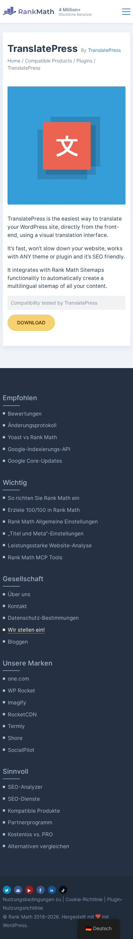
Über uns (19, 594)
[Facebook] (40, 890)
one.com (18, 678)
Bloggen (18, 642)
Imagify (17, 702)
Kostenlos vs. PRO (30, 834)
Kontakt (17, 606)
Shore (15, 738)
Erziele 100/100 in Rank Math (44, 510)
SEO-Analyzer (25, 787)
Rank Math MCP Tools (35, 557)
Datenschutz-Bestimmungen (43, 618)
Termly (16, 726)
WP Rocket (21, 690)
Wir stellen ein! (26, 630)
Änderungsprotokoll (32, 425)
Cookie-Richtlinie (84, 899)
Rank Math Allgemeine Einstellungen (53, 521)
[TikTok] (63, 890)
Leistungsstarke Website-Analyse (50, 545)
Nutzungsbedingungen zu (32, 899)
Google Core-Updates (35, 461)
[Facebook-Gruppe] (18, 890)
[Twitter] (7, 890)
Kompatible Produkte (34, 811)
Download (31, 322)
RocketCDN (22, 714)
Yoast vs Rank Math (32, 437)
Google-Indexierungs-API (39, 449)
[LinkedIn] (52, 890)
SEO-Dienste (24, 799)
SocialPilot (21, 750)
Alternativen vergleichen (38, 846)
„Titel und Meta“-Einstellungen (46, 533)
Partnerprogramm (30, 822)
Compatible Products (48, 61)
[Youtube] (29, 890)
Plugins (84, 61)
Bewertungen (25, 413)
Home (14, 61)
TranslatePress (104, 50)
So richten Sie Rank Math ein (43, 498)
